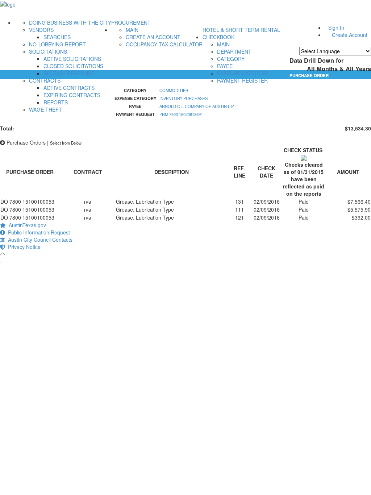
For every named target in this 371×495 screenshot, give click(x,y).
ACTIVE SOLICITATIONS (72, 58)
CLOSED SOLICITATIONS (73, 66)
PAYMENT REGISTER (242, 80)
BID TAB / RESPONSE (69, 73)
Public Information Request (37, 232)
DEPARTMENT (234, 51)
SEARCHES (57, 37)
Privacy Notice (23, 246)
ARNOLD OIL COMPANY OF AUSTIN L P (196, 106)
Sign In (336, 27)
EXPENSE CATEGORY (243, 73)
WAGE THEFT (45, 109)
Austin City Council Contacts (38, 239)
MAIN (132, 29)
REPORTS (55, 102)
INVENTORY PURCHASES (183, 98)
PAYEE (225, 66)
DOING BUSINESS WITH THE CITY (70, 22)
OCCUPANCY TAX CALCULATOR (164, 44)
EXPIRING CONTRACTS (71, 95)
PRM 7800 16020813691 (181, 114)
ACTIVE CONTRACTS (69, 87)
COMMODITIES (173, 90)
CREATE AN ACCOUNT (153, 37)
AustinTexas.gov (26, 225)
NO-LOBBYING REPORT (57, 44)
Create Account (349, 34)
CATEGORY (231, 58)
